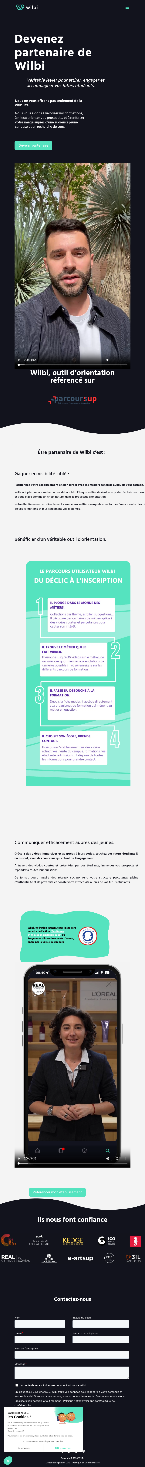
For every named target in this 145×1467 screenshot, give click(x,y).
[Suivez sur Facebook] (84, 1452)
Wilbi (30, 66)
